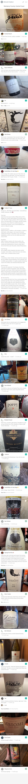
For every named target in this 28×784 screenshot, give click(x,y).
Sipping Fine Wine (8, 552)
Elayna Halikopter (8, 67)
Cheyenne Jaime (8, 769)
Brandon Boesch (8, 33)
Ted (2, 179)
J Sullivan (6, 454)
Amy (5, 354)
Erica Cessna (7, 737)
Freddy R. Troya (8, 208)
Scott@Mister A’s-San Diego (10, 171)
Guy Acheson (7, 521)
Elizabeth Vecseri (8, 420)
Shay (2, 708)
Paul (4, 179)
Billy (5, 105)
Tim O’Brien (7, 319)
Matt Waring (7, 134)
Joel (2, 142)
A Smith (6, 664)
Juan (4, 565)
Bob (2, 290)
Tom (2, 38)
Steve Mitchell (7, 385)
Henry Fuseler (7, 594)
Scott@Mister (6, 708)
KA (5, 100)
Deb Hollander (7, 631)
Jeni (6, 705)
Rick (2, 105)
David (2, 492)
